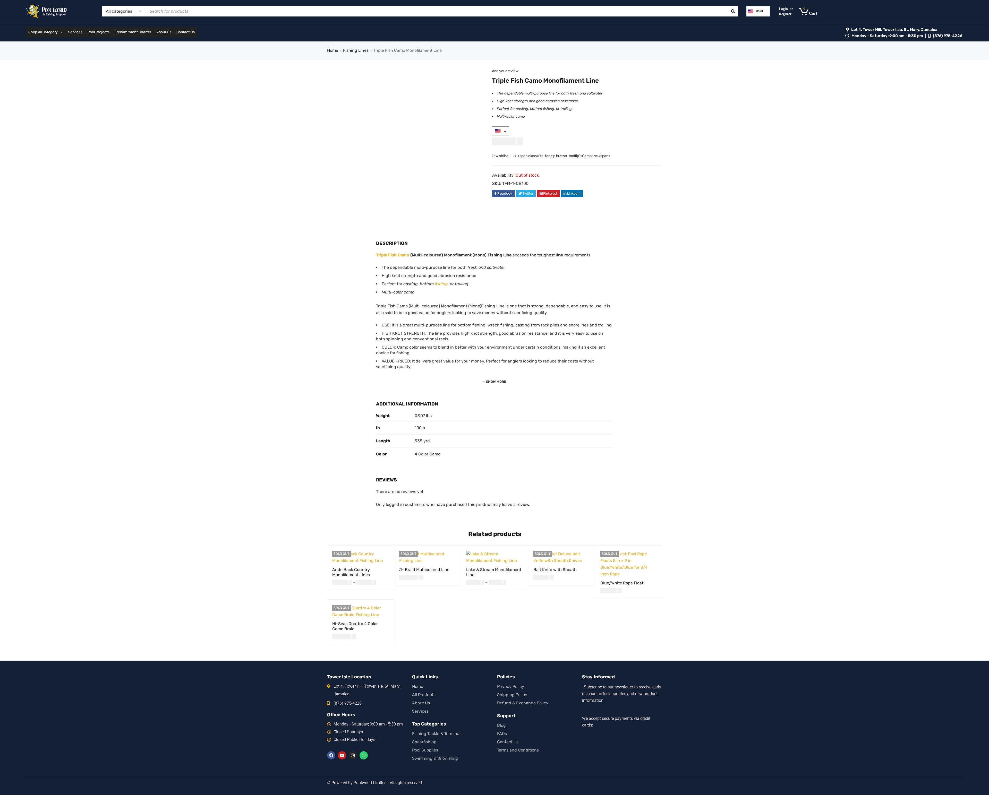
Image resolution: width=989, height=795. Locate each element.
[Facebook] (331, 755)
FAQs (502, 733)
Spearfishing (424, 741)
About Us (163, 32)
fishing (441, 283)
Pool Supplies (425, 750)
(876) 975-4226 (947, 35)
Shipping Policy (512, 694)
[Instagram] (353, 755)
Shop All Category (43, 32)
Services (75, 32)
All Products (424, 694)
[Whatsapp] (364, 755)
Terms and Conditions (518, 750)
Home (332, 50)
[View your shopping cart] (810, 11)
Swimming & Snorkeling (435, 758)
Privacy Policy (510, 686)
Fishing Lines (356, 50)
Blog (501, 725)
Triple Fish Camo (392, 255)
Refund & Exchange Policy (522, 703)
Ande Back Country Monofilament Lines (351, 572)
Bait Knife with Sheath (555, 569)
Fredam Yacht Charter (133, 32)
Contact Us (185, 32)
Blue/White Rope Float (621, 583)
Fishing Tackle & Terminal (436, 733)
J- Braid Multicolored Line (424, 569)
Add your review (505, 71)
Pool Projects (98, 32)
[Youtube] (342, 755)
